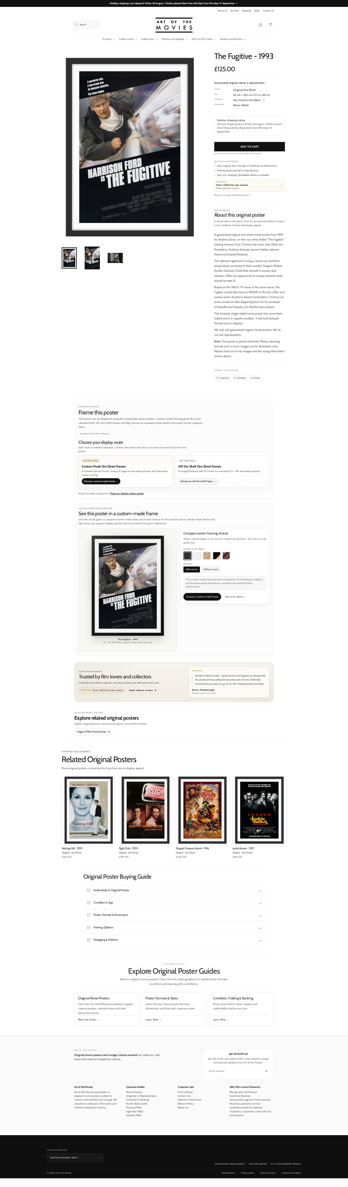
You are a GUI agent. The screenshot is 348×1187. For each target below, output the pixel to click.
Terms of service (268, 1173)
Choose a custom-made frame (202, 596)
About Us (222, 10)
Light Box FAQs (134, 1111)
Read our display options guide (127, 493)
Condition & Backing (137, 1099)
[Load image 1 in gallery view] (69, 258)
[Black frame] (187, 556)
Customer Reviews (240, 1095)
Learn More (152, 1019)
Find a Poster (185, 1092)
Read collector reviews (141, 690)
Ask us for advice (234, 596)
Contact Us (268, 10)
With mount (192, 569)
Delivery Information (190, 1099)
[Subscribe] (266, 1071)
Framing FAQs (134, 1107)
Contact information (291, 1173)
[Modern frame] (216, 556)
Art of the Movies (63, 1173)
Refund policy (228, 1173)
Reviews (234, 10)
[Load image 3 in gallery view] (115, 258)
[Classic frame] (226, 556)
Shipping (246, 10)
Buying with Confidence (243, 1092)
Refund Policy (186, 1103)
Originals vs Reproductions (141, 1095)
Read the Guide (87, 1019)
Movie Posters (134, 1092)
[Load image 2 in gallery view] (92, 258)
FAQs (257, 10)
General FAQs (134, 1115)
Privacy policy (247, 1173)
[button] (86, 24)
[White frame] (197, 556)
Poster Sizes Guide (137, 1103)
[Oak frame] (207, 556)
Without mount (211, 569)
